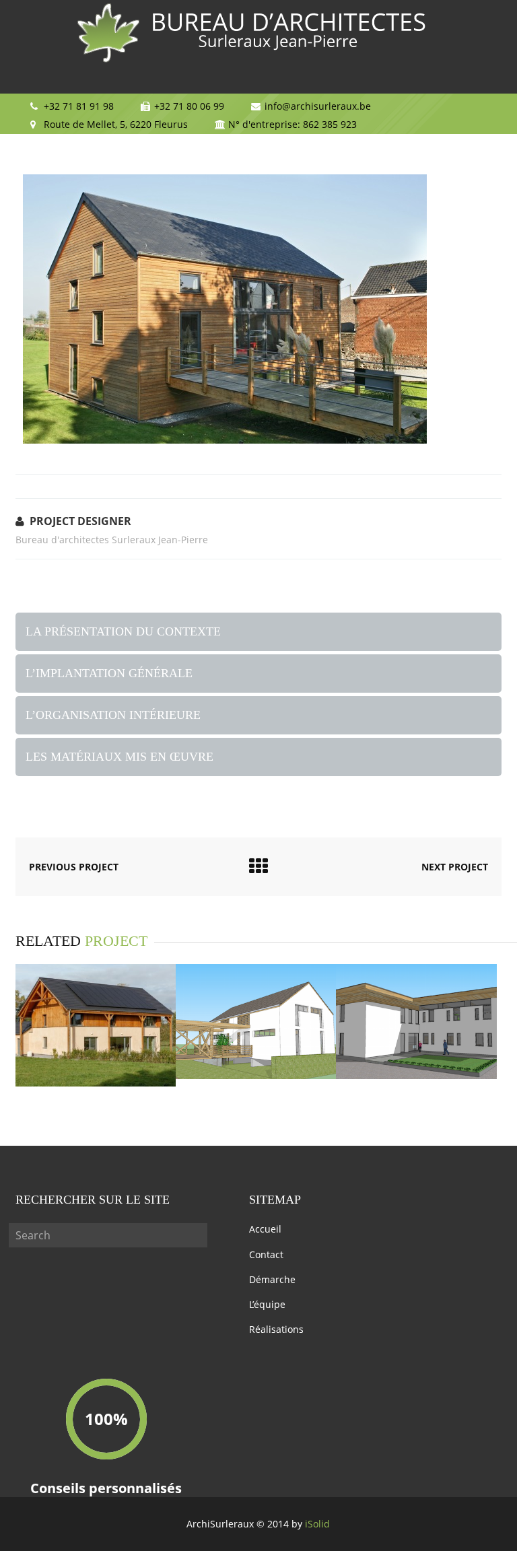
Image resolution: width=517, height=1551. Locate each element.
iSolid (317, 1523)
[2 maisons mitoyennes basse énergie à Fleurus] (256, 1075)
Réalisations (276, 1329)
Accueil (265, 1228)
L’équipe (267, 1304)
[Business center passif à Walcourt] (416, 1075)
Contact (266, 1254)
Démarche (272, 1279)
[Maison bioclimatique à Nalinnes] (95, 1082)
